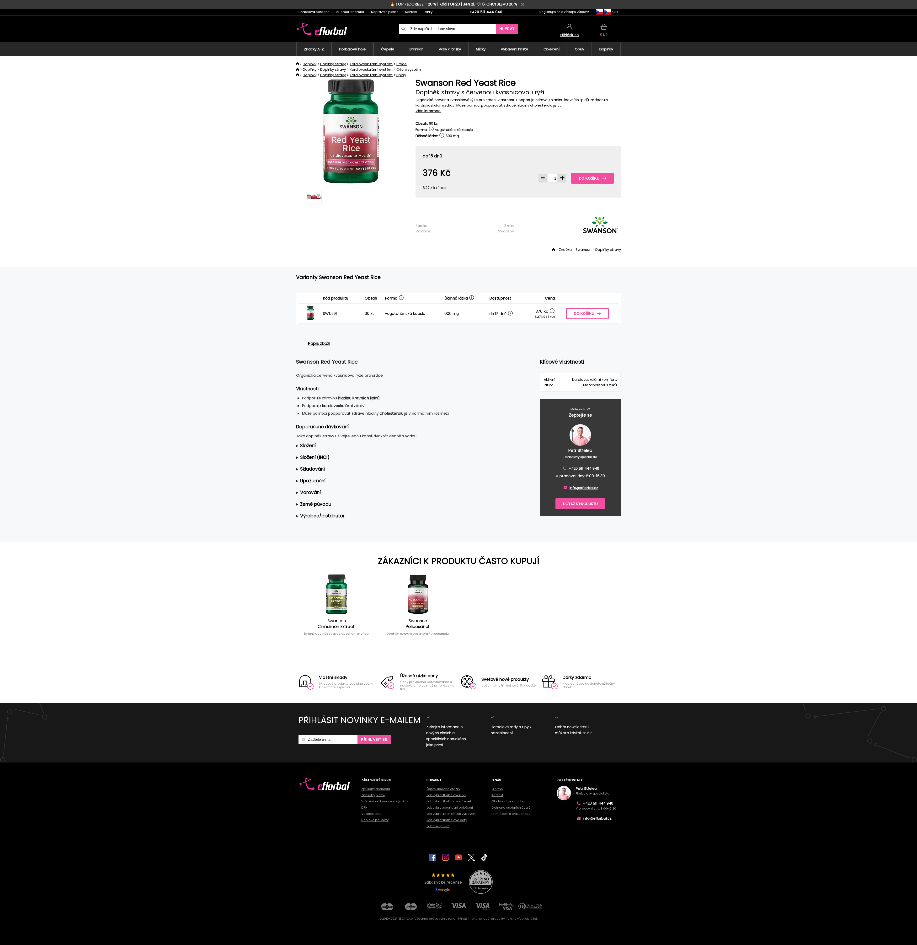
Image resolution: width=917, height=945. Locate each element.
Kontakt (411, 12)
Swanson (506, 231)
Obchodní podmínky (507, 801)
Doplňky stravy (333, 63)
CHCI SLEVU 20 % (501, 4)
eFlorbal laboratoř (350, 12)
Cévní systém (408, 69)
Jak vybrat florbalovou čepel (449, 801)
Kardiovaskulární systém (371, 63)
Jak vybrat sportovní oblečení (450, 807)
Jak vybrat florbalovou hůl (446, 795)
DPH (364, 807)
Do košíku (589, 178)
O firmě (497, 789)
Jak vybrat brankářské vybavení (451, 813)
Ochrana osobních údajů (510, 807)
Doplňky (309, 63)
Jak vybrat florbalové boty (447, 820)
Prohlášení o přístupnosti (510, 813)
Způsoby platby (373, 795)
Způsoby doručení (375, 789)
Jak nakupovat (438, 826)
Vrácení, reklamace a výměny (384, 801)
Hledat (507, 29)
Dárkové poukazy (375, 820)
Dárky (428, 12)
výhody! (583, 12)
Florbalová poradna (314, 12)
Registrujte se (549, 12)
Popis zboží (319, 343)
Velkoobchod (372, 813)
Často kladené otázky (443, 789)
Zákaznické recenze (443, 882)
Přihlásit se (374, 739)
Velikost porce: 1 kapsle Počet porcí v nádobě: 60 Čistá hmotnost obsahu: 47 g (367, 446)
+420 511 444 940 (486, 11)
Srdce (401, 63)
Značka (565, 249)
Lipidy (401, 74)
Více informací (428, 110)
